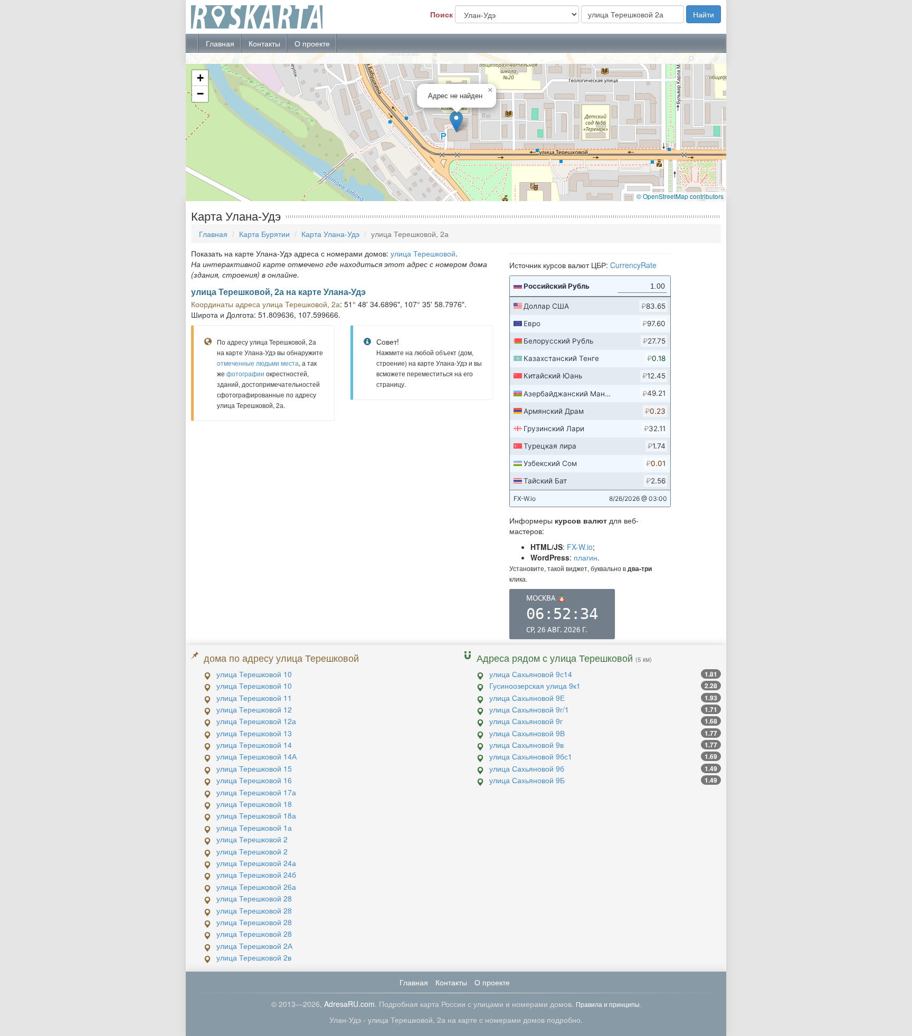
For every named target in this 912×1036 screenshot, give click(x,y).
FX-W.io (580, 546)
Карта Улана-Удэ (330, 234)
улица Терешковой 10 (254, 674)
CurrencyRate (633, 265)
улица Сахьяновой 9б (526, 768)
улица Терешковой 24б (256, 874)
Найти (703, 14)
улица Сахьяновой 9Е (527, 697)
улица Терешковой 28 (254, 898)
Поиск (441, 14)
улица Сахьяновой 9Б (527, 780)
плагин (585, 557)
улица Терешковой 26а (256, 886)
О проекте (312, 43)
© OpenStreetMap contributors (680, 196)
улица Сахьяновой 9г (526, 721)
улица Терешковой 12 (254, 709)
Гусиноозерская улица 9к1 (535, 685)
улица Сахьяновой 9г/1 (529, 709)
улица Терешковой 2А (254, 945)
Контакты (264, 43)
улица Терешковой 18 (254, 804)
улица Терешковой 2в (253, 957)
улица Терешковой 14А (256, 756)
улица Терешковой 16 (254, 780)
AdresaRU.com (349, 1004)
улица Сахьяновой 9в (526, 744)
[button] (456, 121)
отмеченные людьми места (258, 362)
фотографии (245, 373)
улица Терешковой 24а (256, 863)
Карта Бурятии (264, 234)
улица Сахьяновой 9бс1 (530, 756)
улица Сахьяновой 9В (527, 733)
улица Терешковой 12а (256, 721)
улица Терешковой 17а (256, 792)
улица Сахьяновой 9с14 (530, 674)
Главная (220, 43)
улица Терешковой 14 (254, 744)
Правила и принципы (608, 1004)
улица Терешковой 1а (254, 827)
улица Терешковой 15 (254, 768)
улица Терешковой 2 (252, 839)
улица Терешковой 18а (256, 815)
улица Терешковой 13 (254, 733)
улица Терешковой (423, 253)
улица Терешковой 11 (254, 697)
